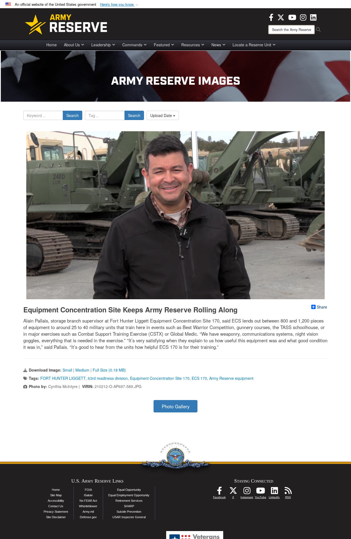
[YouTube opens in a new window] (292, 16)
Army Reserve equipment (231, 378)
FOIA (88, 489)
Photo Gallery (175, 406)
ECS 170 (199, 378)
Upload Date (161, 115)
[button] (120, 4)
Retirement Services (129, 500)
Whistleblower (88, 506)
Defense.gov (88, 517)
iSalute (88, 495)
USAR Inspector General (129, 517)
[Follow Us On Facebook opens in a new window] (219, 492)
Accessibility (56, 500)
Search (72, 115)
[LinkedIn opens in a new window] (313, 16)
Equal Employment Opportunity (128, 495)
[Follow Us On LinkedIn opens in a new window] (274, 492)
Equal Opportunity (129, 489)
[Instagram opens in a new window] (303, 16)
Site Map (56, 495)
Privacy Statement (56, 511)
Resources (190, 44)
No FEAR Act (88, 500)
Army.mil (88, 511)
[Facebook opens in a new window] (271, 16)
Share (322, 307)
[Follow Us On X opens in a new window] (233, 492)
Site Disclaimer (56, 517)
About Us (72, 44)
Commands (132, 44)
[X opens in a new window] (280, 16)
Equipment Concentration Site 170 (159, 378)
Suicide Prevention (129, 511)
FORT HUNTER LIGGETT (63, 378)
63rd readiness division (108, 378)
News (216, 44)
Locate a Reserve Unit (252, 44)
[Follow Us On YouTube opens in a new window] (260, 492)
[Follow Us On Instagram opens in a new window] (247, 492)
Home (51, 44)
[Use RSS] (288, 492)
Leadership (101, 44)
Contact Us (55, 506)
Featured (162, 44)
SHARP (129, 506)
